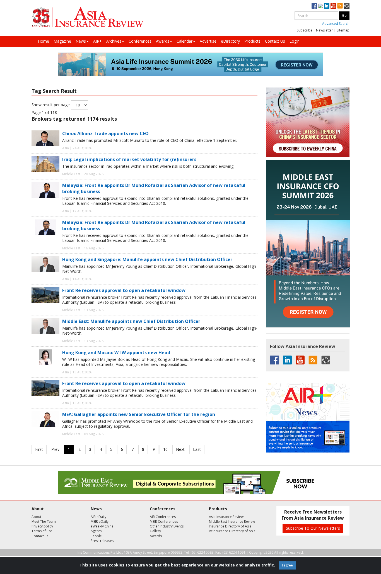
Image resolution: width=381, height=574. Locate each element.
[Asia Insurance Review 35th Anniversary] (87, 17)
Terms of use (42, 531)
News (81, 41)
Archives (113, 41)
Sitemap (343, 30)
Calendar (184, 41)
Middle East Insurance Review (232, 521)
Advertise (208, 41)
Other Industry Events (167, 526)
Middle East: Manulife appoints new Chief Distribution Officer (131, 321)
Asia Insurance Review (226, 516)
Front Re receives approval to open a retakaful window (123, 290)
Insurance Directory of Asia (230, 526)
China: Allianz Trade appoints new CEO (105, 133)
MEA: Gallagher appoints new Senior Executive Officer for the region (138, 414)
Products (252, 41)
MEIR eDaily (99, 521)
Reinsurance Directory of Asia (232, 531)
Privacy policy (42, 526)
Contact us (40, 536)
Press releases (102, 540)
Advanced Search (335, 23)
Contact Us (275, 41)
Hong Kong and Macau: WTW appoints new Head (116, 352)
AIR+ (97, 41)
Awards (162, 41)
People (96, 536)
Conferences (140, 41)
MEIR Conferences (164, 521)
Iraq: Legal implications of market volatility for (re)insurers (129, 159)
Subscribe (304, 30)
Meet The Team (44, 521)
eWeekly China (102, 526)
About (36, 516)
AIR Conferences (163, 516)
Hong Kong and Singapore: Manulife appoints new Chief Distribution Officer (147, 259)
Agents (96, 531)
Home (43, 41)
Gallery (155, 531)
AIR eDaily (98, 516)
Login (295, 41)
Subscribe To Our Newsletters (313, 528)
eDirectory (230, 41)
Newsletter (324, 30)
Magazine (62, 41)
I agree (287, 565)
